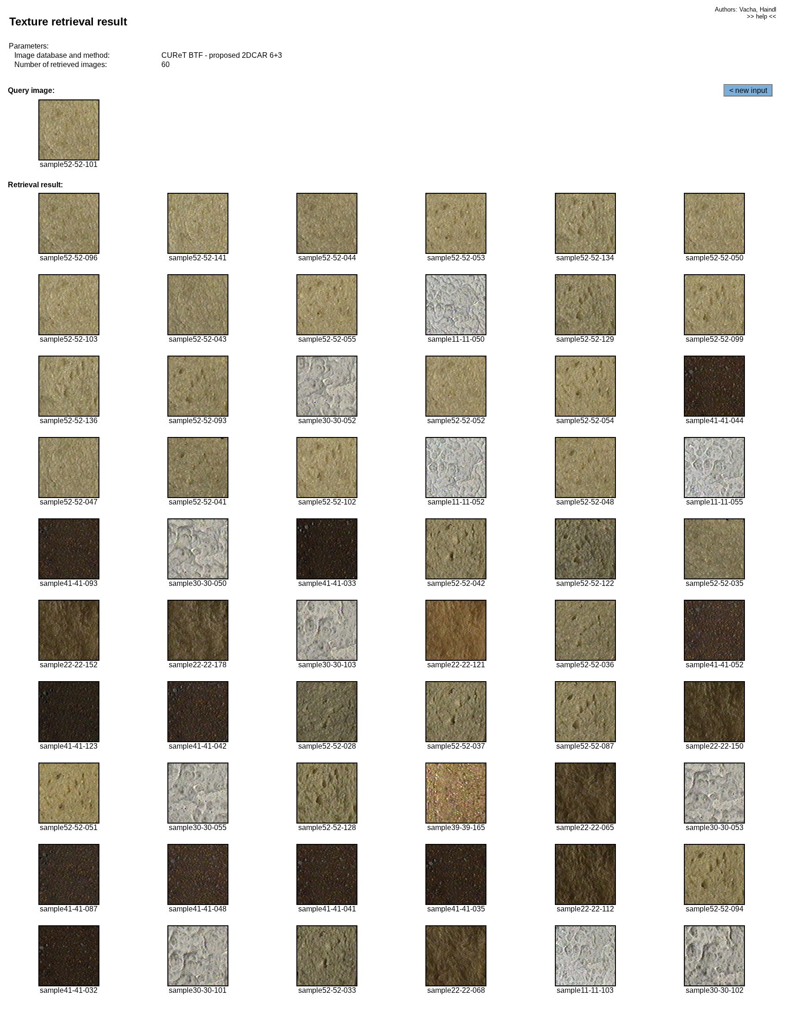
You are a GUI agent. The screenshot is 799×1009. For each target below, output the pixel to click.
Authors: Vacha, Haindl (745, 9)
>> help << (761, 16)
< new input (748, 90)
